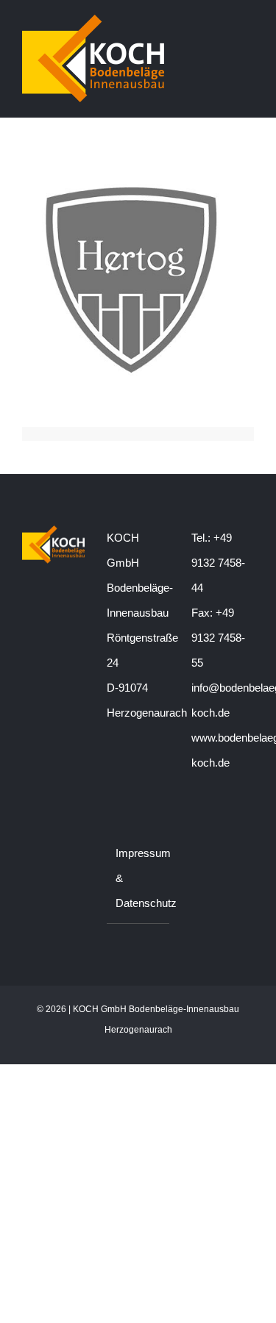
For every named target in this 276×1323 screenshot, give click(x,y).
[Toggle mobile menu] (248, 24)
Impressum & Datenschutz (139, 878)
